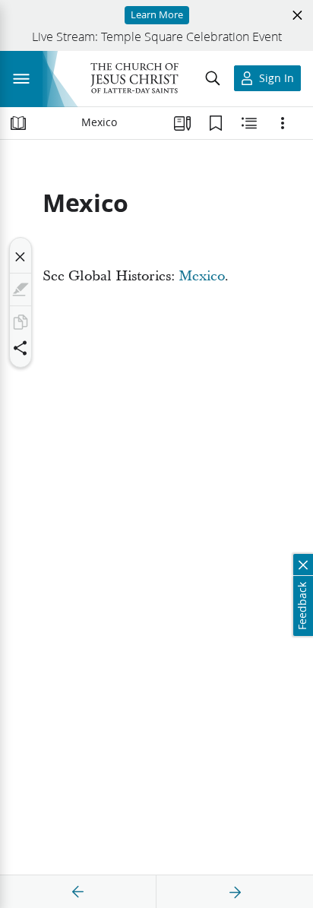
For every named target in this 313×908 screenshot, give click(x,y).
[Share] (20, 348)
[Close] (20, 257)
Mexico (202, 276)
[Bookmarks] (216, 123)
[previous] (78, 892)
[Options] (282, 123)
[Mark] (20, 289)
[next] (235, 892)
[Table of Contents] (18, 123)
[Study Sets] (182, 123)
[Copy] (20, 322)
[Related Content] (249, 123)
